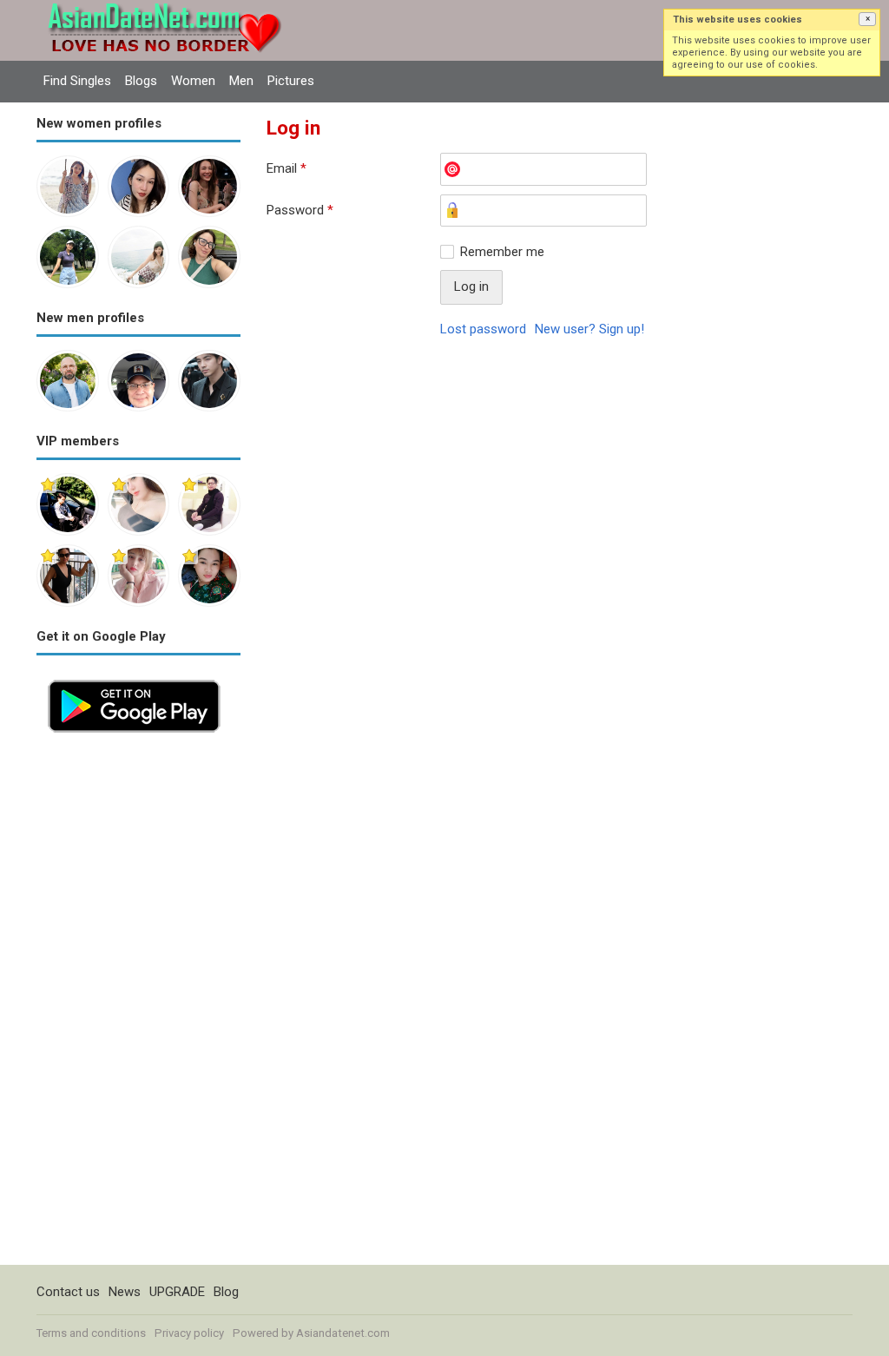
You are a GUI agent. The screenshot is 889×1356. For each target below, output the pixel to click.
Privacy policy (189, 1333)
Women (193, 81)
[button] (867, 19)
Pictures (290, 81)
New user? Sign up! (589, 329)
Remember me (502, 252)
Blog (226, 1292)
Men (241, 81)
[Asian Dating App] (134, 678)
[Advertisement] (138, 1004)
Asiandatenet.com (343, 1333)
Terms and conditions (91, 1333)
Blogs (141, 81)
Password (300, 210)
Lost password (483, 329)
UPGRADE (177, 1292)
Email (286, 168)
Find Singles (77, 81)
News (125, 1292)
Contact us (68, 1292)
